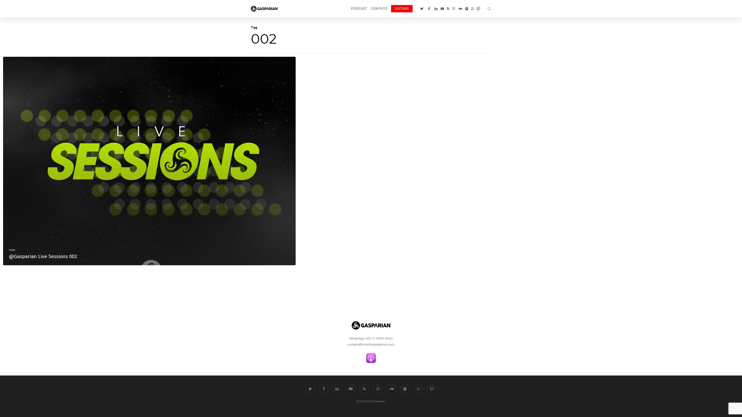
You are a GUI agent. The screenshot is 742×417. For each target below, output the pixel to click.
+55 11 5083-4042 (379, 338)
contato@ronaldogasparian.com (371, 344)
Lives (12, 250)
